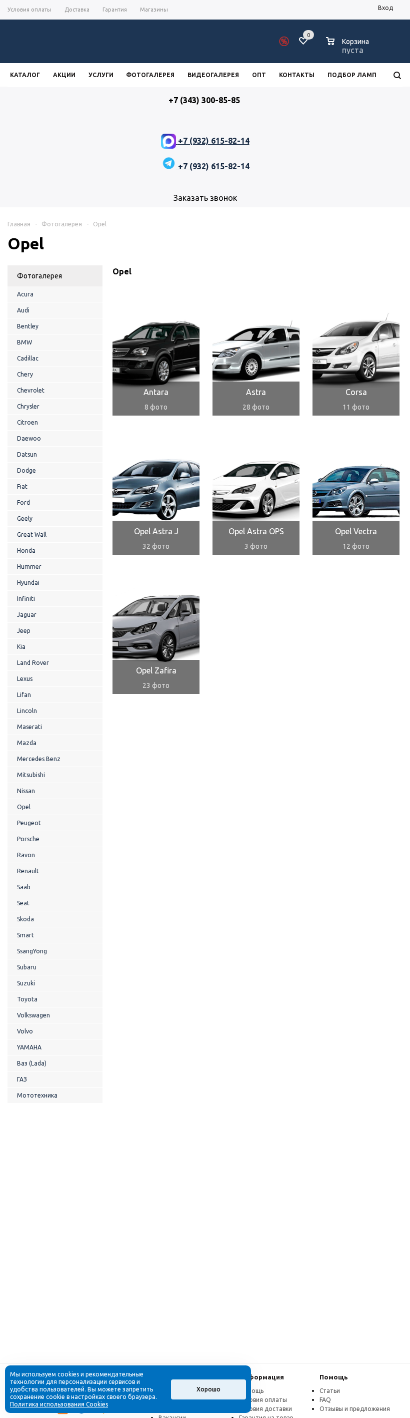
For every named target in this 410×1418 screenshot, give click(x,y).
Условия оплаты (263, 1399)
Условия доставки (265, 1408)
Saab (23, 887)
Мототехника (37, 1095)
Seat (23, 903)
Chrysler (28, 406)
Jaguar (26, 614)
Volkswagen (33, 1015)
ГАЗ (22, 1079)
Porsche (28, 839)
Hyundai (28, 582)
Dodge (26, 470)
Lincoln (27, 710)
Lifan (24, 694)
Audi (23, 310)
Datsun (27, 454)
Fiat (22, 486)
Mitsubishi (31, 775)
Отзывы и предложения (355, 1408)
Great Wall (31, 534)
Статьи (330, 1390)
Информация (261, 1376)
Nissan (26, 791)
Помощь (334, 1376)
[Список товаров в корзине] (348, 48)
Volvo (25, 1031)
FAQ (325, 1399)
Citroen (27, 422)
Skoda (25, 919)
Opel (23, 807)
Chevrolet (30, 390)
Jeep (23, 630)
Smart (25, 935)
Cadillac (27, 358)
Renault (28, 871)
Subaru (26, 967)
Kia (21, 646)
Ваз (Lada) (31, 1063)
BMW (24, 342)
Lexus (24, 678)
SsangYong (32, 951)
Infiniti (26, 598)
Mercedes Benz (38, 759)
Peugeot (29, 823)
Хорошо (208, 1389)
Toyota (27, 999)
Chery (25, 374)
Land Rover (33, 662)
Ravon (26, 855)
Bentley (27, 326)
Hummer (29, 566)
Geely (24, 518)
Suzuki (26, 983)
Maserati (29, 727)
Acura (25, 294)
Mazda (26, 743)
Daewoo (29, 438)
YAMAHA (29, 1047)
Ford (23, 502)
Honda (26, 550)
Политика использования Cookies (59, 1404)
